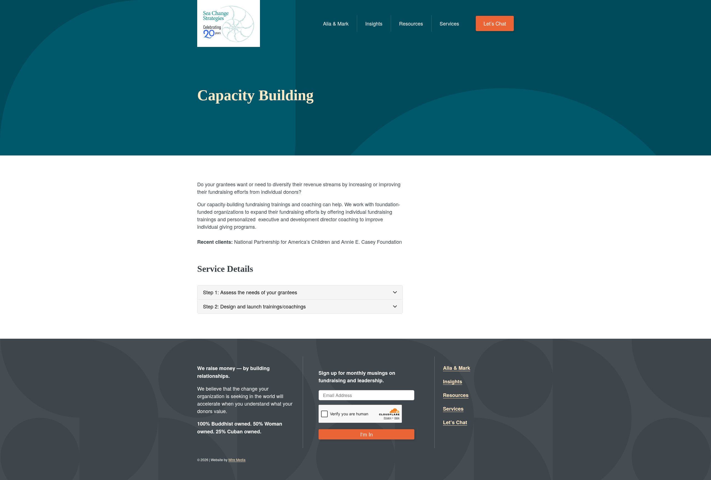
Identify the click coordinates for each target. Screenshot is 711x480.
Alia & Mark (336, 23)
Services (449, 23)
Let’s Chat (495, 23)
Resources (411, 23)
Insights (373, 23)
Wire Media (237, 459)
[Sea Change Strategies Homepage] (228, 23)
